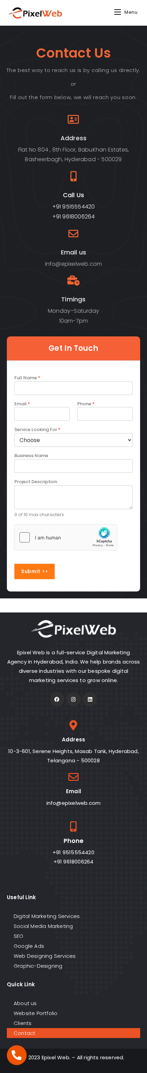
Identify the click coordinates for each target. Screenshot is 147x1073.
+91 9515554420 (73, 207)
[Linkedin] (90, 699)
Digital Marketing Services (47, 916)
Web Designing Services (45, 955)
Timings (73, 299)
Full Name (27, 378)
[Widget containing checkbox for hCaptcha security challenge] (65, 537)
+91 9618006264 (73, 216)
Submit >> (34, 571)
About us (25, 1003)
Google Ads (29, 946)
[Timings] (74, 281)
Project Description (35, 482)
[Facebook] (57, 699)
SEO (19, 936)
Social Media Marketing (43, 926)
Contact (24, 1033)
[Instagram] (73, 699)
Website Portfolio (35, 1013)
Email (22, 404)
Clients (22, 1023)
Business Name (31, 456)
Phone (85, 404)
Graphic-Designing (38, 965)
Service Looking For (37, 430)
